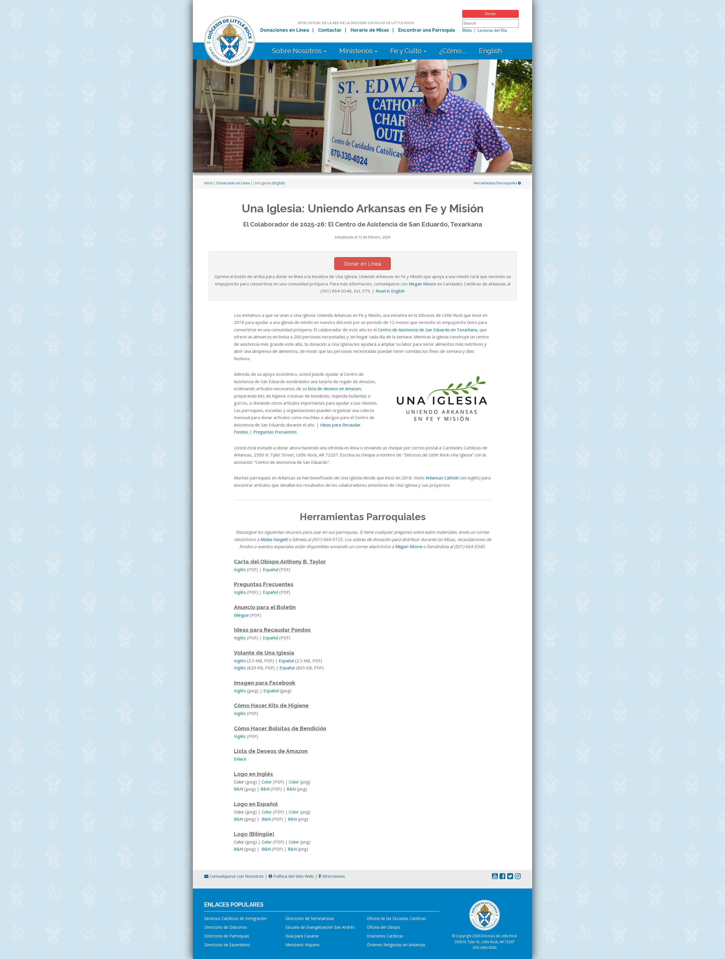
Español (270, 569)
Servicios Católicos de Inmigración (235, 918)
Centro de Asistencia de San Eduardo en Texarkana (427, 329)
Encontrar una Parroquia (426, 30)
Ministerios (356, 51)
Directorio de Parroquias (226, 936)
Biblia (467, 30)
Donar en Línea (362, 263)
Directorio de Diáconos (225, 927)
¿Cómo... (452, 51)
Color (239, 782)
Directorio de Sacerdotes (227, 944)
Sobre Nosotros (297, 51)
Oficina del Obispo (383, 927)
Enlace (240, 759)
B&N (238, 789)
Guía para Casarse (302, 936)
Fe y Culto (406, 51)
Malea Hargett (273, 539)
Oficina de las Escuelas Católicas (396, 918)
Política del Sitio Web (293, 876)
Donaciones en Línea (284, 30)
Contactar (330, 30)
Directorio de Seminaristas (309, 918)
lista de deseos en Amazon (334, 388)
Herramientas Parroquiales (496, 183)
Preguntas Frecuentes (275, 432)
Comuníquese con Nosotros (236, 876)
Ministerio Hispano (302, 944)
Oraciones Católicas (385, 936)
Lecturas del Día (492, 30)
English (490, 51)
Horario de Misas (370, 30)
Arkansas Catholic (442, 477)
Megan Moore (422, 284)
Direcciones (333, 876)
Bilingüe (241, 615)
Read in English (390, 291)
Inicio (208, 183)
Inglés (240, 569)
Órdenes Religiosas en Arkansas (396, 944)
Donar (490, 13)
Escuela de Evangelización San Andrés (320, 927)
